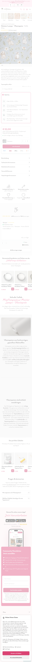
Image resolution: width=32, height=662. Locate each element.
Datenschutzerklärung (9, 647)
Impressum (18, 647)
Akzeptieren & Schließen (16, 653)
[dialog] (16, 331)
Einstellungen (7, 649)
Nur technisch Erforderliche (16, 657)
